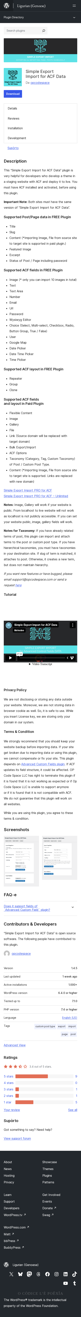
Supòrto (13, 148)
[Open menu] (75, 5)
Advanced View (15, 1045)
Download (13, 93)
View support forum (17, 1138)
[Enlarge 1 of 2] (34, 841)
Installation (15, 128)
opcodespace (40, 83)
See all (72, 1110)
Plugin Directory (14, 17)
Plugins (47, 1175)
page (65, 1034)
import (72, 1026)
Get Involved (51, 1195)
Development (17, 138)
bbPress (11, 1241)
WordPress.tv (15, 1215)
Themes (47, 1169)
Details (12, 108)
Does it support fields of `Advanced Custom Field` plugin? (27, 908)
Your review (12, 1110)
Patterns (48, 1182)
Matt (9, 1234)
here (18, 585)
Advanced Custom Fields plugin (43, 764)
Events (47, 1201)
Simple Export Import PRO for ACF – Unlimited (36, 496)
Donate (49, 1208)
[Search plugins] (43, 30)
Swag (48, 1215)
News (8, 1169)
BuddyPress (14, 1247)
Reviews (13, 118)
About (8, 1162)
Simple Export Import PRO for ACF (28, 490)
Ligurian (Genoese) (26, 1265)
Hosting (9, 1175)
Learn (7, 1195)
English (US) (69, 1017)
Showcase (49, 1162)
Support (9, 1201)
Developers (11, 1208)
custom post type (45, 1026)
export (61, 1026)
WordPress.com (16, 1227)
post (73, 1034)
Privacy (9, 1182)
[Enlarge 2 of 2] (72, 841)
